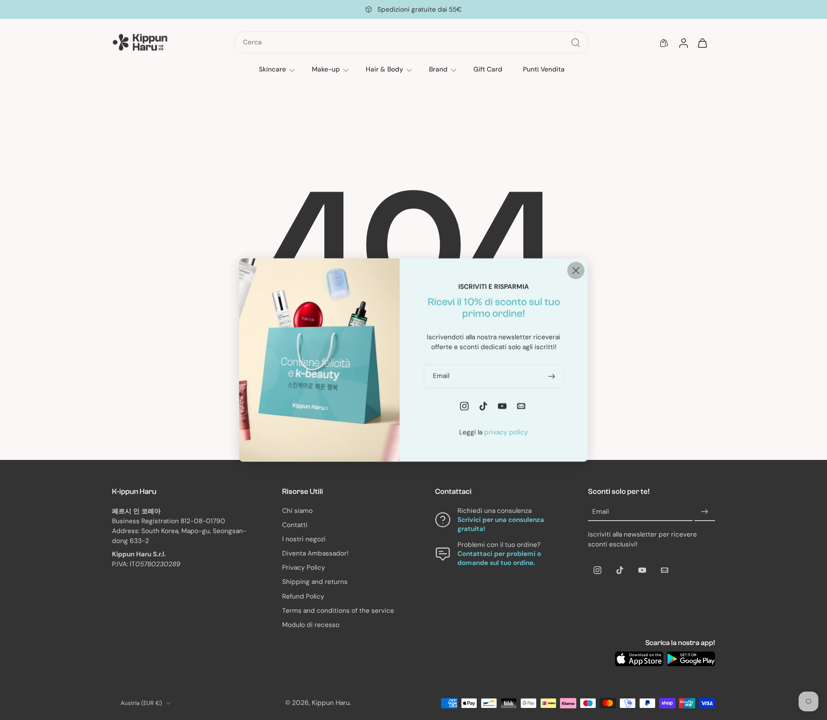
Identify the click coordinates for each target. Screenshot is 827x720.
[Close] (575, 270)
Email (600, 511)
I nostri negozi (304, 539)
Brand (438, 69)
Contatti (295, 525)
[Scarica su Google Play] (691, 659)
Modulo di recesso (310, 625)
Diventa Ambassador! (315, 553)
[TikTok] (619, 570)
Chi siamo (297, 510)
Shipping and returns (315, 581)
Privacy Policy (303, 567)
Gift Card (487, 69)
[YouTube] (642, 570)
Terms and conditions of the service (338, 610)
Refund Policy (303, 596)
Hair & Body (384, 69)
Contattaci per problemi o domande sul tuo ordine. (499, 558)
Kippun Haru (331, 702)
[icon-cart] (702, 42)
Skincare (272, 69)
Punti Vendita (544, 69)
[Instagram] (597, 570)
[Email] (664, 570)
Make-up (326, 69)
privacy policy (506, 432)
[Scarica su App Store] (639, 659)
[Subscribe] (704, 512)
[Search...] (575, 43)
